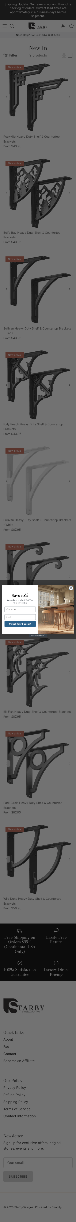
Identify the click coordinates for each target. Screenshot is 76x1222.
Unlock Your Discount (20, 623)
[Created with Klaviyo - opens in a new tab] (38, 635)
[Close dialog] (71, 588)
